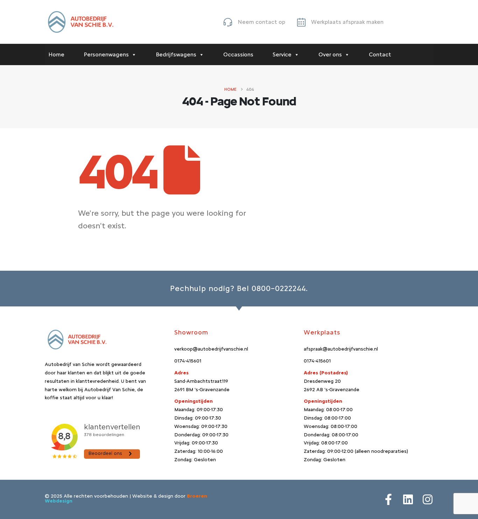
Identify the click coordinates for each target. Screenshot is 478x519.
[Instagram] (427, 499)
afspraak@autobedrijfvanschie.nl (341, 349)
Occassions (238, 54)
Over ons (330, 54)
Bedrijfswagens (176, 54)
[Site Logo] (80, 22)
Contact (380, 54)
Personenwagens (106, 54)
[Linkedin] (408, 499)
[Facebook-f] (388, 499)
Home (56, 54)
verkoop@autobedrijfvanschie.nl (211, 349)
